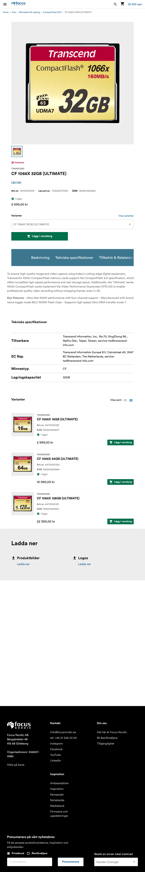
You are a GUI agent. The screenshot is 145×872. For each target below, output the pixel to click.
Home (6, 12)
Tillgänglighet (105, 743)
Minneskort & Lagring (29, 12)
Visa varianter (126, 215)
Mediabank (57, 806)
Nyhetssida (57, 800)
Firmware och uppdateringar (59, 814)
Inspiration (56, 789)
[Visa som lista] (131, 400)
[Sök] (115, 4)
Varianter (16, 216)
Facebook (56, 749)
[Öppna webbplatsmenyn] (7, 4)
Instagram (56, 743)
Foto (14, 12)
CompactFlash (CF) (52, 12)
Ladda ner (23, 564)
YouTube (55, 755)
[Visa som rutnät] (125, 400)
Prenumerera (70, 861)
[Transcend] (17, 162)
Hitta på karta (15, 765)
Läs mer (16, 182)
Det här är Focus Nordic (112, 732)
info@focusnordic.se (63, 732)
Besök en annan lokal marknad (113, 854)
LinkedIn (55, 760)
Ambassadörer (59, 783)
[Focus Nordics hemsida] (18, 4)
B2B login (137, 4)
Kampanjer (57, 794)
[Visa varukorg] (122, 4)
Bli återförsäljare (107, 738)
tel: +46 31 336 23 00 (63, 738)
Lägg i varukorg (42, 236)
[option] (17, 151)
